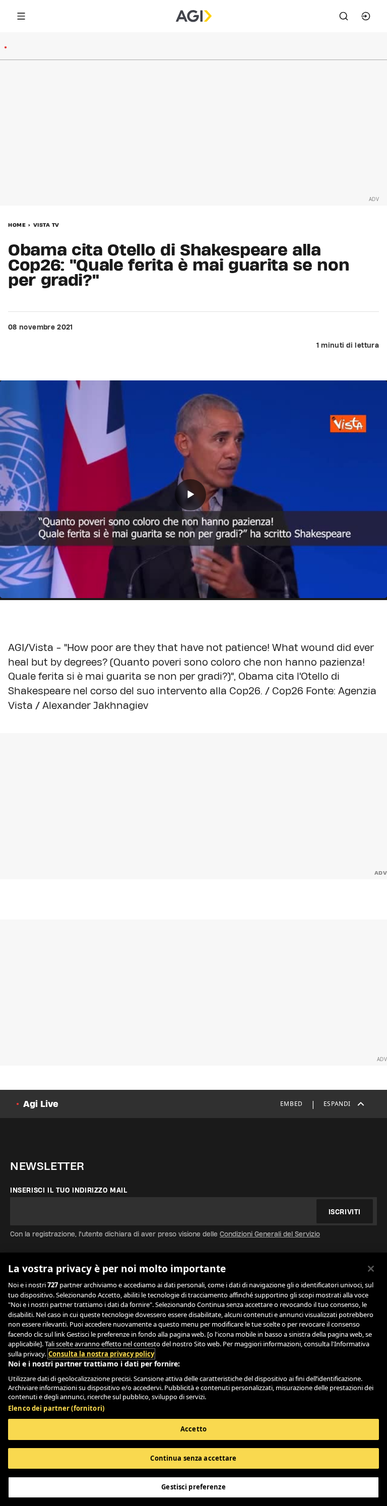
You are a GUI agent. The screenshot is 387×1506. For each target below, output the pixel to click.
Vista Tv (46, 224)
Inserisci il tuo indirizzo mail (68, 1190)
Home (17, 224)
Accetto (193, 1428)
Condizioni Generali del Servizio (270, 1234)
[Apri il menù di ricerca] (344, 16)
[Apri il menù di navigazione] (21, 16)
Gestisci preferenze (193, 1486)
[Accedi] (366, 16)
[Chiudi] (371, 1269)
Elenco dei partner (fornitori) (56, 1408)
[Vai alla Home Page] (194, 16)
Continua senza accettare (193, 1458)
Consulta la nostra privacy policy (101, 1353)
